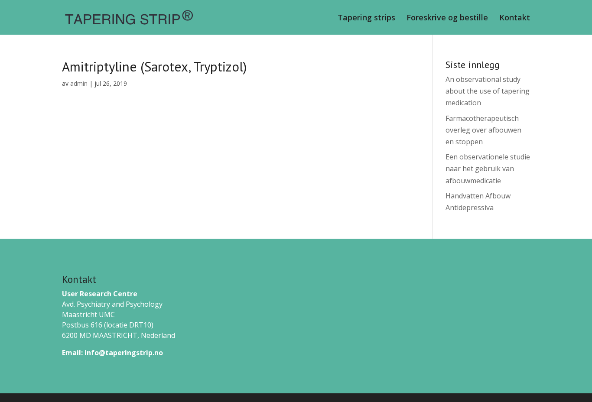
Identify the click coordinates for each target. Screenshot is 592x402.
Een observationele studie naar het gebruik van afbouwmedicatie (488, 168)
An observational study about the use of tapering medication (488, 91)
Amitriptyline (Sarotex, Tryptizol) (154, 66)
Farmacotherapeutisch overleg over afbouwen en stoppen (483, 129)
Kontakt (514, 18)
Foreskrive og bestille (447, 18)
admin (79, 83)
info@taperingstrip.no (124, 352)
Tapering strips (366, 18)
